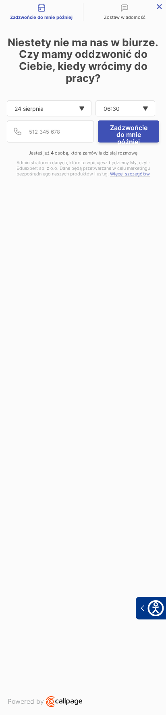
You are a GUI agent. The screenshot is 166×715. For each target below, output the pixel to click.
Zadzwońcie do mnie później (128, 133)
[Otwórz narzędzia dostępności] (151, 608)
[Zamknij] (159, 6)
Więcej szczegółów (130, 174)
